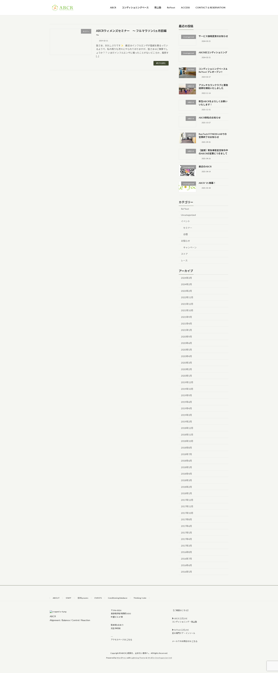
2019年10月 (187, 388)
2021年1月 (186, 330)
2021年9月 (186, 317)
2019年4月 (186, 408)
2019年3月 (186, 415)
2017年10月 (187, 512)
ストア (184, 253)
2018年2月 (186, 486)
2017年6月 (186, 526)
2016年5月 (186, 571)
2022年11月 (187, 297)
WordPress (122, 657)
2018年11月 (187, 434)
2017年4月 (186, 539)
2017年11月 (187, 506)
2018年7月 (186, 454)
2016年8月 (186, 552)
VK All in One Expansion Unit (160, 657)
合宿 (185, 234)
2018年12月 (187, 428)
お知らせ (185, 240)
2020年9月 (186, 336)
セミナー (187, 227)
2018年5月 (186, 467)
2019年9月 (186, 395)
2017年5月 (186, 532)
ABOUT (56, 598)
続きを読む (161, 63)
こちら (129, 639)
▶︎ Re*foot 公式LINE (180, 630)
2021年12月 (187, 303)
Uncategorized (188, 214)
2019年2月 (186, 421)
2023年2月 (186, 290)
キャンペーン (190, 247)
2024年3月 (186, 277)
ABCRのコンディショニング (213, 52)
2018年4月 (186, 473)
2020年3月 (186, 362)
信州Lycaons (83, 598)
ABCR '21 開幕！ (207, 182)
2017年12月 (187, 499)
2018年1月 (186, 493)
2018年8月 (186, 447)
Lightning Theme (138, 657)
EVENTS (98, 598)
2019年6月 (186, 401)
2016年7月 (186, 558)
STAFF (68, 598)
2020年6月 (186, 343)
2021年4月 (186, 323)
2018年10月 (187, 441)
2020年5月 (186, 349)
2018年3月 (186, 480)
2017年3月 (186, 545)
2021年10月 (187, 310)
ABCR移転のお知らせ (210, 117)
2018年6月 (186, 460)
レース (184, 260)
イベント (185, 221)
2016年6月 (186, 565)
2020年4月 (186, 356)
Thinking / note (140, 598)
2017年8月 (186, 519)
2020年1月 (186, 375)
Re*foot (185, 208)
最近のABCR (205, 166)
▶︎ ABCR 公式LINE (179, 618)
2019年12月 (187, 382)
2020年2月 (186, 369)
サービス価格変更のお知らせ (213, 36)
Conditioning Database (117, 598)
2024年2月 (186, 284)
